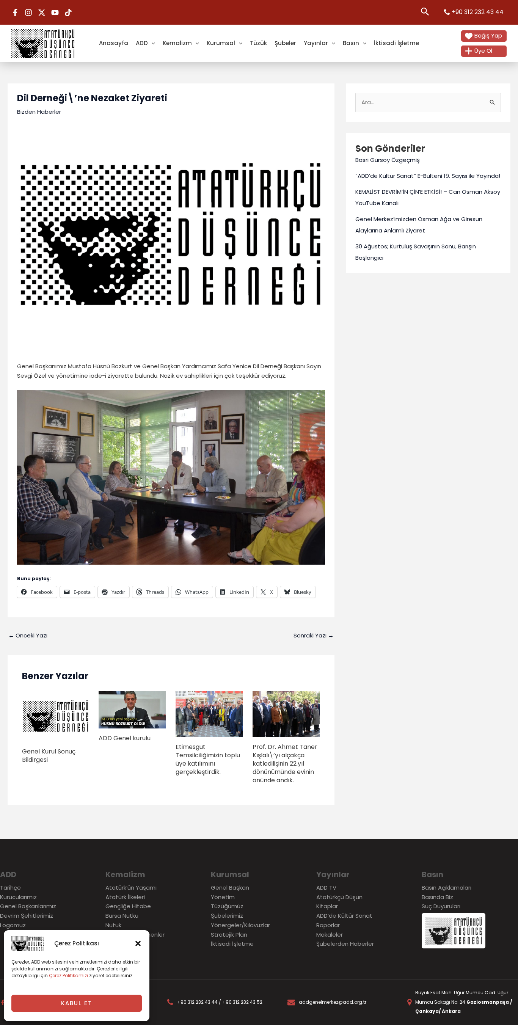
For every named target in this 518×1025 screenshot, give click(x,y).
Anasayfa (113, 43)
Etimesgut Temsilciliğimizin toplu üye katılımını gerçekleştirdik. (208, 759)
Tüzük (258, 43)
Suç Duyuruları (441, 906)
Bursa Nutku (121, 916)
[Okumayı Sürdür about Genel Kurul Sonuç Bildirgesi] (55, 716)
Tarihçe (10, 888)
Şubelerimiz (227, 916)
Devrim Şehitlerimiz (26, 916)
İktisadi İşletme (396, 43)
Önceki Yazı (27, 635)
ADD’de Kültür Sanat (344, 916)
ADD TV (326, 888)
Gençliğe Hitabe (128, 906)
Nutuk (113, 925)
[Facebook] (15, 12)
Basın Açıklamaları (446, 888)
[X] (42, 12)
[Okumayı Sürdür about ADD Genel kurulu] (132, 709)
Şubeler (285, 43)
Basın (351, 43)
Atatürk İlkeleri (125, 897)
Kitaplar (327, 906)
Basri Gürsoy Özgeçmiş (387, 160)
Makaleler (329, 935)
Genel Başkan (230, 888)
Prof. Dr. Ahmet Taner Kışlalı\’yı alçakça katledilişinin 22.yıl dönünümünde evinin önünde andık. (285, 763)
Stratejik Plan (229, 935)
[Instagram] (28, 12)
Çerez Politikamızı (68, 975)
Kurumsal (221, 43)
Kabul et (76, 1003)
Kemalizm (177, 43)
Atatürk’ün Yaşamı (131, 888)
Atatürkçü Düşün (339, 897)
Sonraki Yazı (314, 635)
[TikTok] (68, 12)
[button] (138, 943)
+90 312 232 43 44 (478, 12)
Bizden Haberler (39, 112)
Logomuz (13, 925)
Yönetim (223, 897)
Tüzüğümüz (227, 906)
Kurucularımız (18, 897)
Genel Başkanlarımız (28, 906)
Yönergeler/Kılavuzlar (240, 925)
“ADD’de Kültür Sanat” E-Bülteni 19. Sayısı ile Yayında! (427, 176)
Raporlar (328, 925)
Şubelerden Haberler (345, 944)
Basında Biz (437, 897)
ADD (142, 43)
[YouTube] (55, 12)
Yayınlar (316, 43)
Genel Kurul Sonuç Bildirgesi (48, 755)
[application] (151, 43)
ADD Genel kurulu (125, 738)
